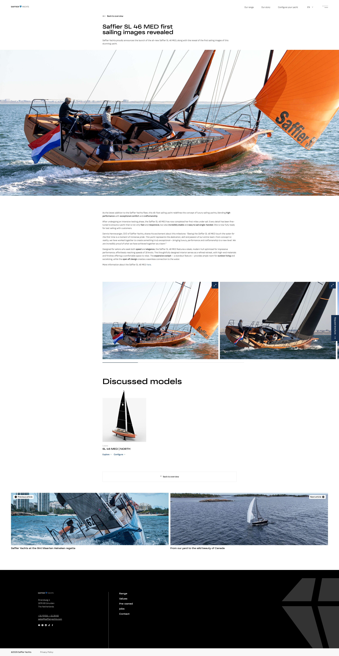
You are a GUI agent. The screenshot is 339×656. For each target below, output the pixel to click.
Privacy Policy (46, 652)
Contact (124, 614)
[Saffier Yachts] (20, 7)
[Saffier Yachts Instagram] (42, 625)
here (149, 264)
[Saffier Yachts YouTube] (39, 625)
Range (123, 594)
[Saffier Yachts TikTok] (49, 625)
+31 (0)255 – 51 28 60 (48, 615)
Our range (249, 7)
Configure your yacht (288, 7)
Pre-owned (126, 604)
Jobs (121, 609)
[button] (310, 7)
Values (123, 599)
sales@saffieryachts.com (50, 619)
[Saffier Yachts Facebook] (52, 625)
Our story (265, 7)
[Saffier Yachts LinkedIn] (46, 625)
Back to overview (115, 16)
